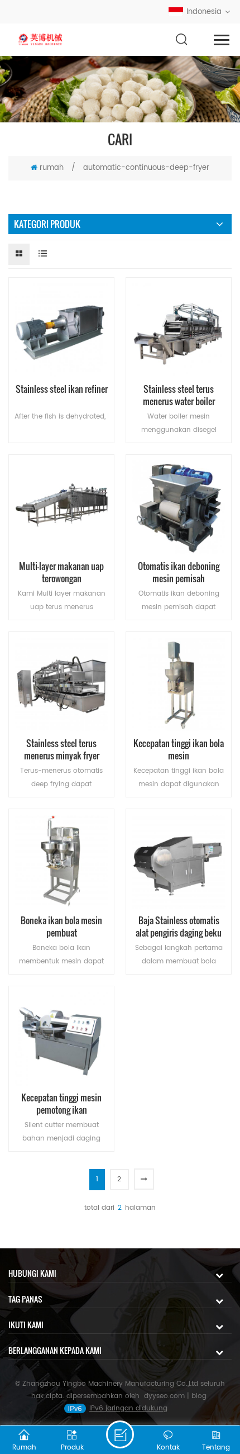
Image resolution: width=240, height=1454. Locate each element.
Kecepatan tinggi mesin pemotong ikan (61, 1103)
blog (199, 1396)
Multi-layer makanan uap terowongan (61, 572)
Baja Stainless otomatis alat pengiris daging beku (179, 926)
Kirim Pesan (120, 1434)
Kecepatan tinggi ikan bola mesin (178, 749)
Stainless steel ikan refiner (62, 389)
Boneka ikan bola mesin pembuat (61, 926)
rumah (52, 168)
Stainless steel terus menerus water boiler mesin (179, 395)
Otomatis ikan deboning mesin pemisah (178, 572)
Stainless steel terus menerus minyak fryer (61, 749)
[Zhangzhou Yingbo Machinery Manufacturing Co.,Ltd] (41, 40)
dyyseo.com (164, 1396)
